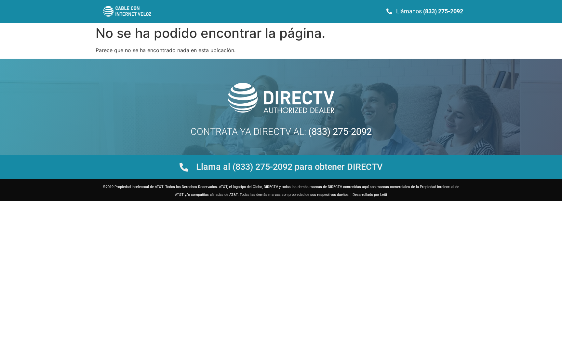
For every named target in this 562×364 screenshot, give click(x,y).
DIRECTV (272, 131)
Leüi (383, 195)
